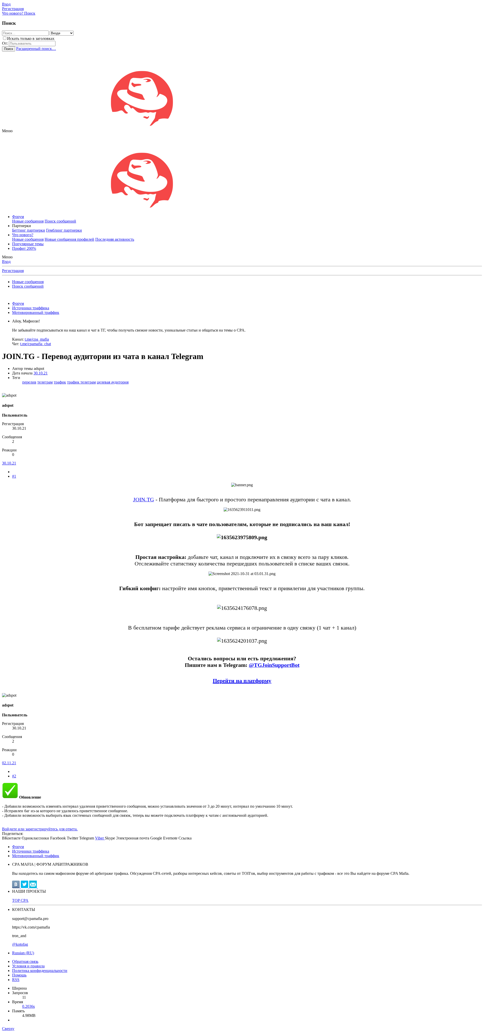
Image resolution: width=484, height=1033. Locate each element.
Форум (18, 216)
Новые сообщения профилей (69, 239)
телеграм (45, 382)
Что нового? (22, 235)
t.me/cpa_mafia (37, 339)
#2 (14, 776)
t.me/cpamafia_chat (35, 344)
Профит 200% (24, 248)
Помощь (19, 975)
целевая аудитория (113, 382)
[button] (7, 131)
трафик (60, 382)
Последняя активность (114, 239)
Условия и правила (28, 966)
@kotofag (20, 944)
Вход (6, 261)
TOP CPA (20, 900)
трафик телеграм (81, 382)
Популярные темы (28, 244)
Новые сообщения (28, 221)
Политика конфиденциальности (39, 970)
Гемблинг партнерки (64, 230)
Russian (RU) (23, 953)
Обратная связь (25, 961)
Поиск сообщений (60, 221)
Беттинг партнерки (28, 230)
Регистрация (13, 270)
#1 (14, 476)
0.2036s (28, 1006)
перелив (29, 382)
